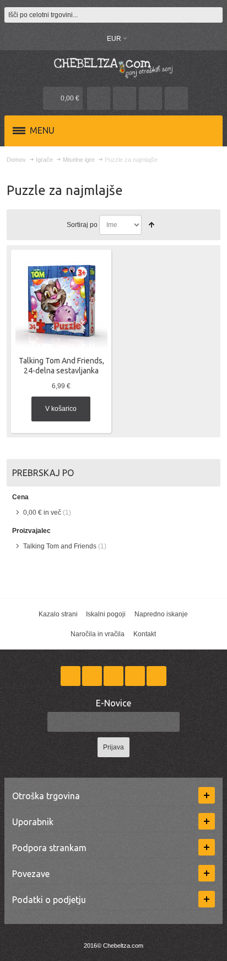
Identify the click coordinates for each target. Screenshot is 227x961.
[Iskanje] (215, 15)
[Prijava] (150, 98)
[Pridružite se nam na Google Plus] (114, 676)
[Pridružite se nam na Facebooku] (71, 676)
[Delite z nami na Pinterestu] (136, 676)
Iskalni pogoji (106, 614)
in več (42, 512)
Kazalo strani (58, 614)
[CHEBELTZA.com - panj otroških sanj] (113, 67)
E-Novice (113, 703)
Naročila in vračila (98, 634)
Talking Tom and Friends (59, 546)
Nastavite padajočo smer (151, 225)
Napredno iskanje (161, 614)
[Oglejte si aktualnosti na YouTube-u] (156, 676)
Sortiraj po (82, 225)
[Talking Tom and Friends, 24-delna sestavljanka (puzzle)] (61, 302)
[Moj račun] (98, 98)
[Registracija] (176, 98)
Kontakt (144, 634)
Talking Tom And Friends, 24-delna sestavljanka (61, 365)
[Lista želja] (124, 98)
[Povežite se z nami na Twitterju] (93, 676)
